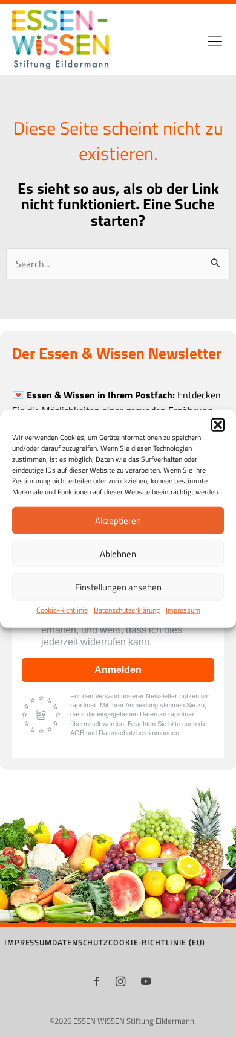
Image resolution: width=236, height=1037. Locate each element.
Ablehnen (118, 554)
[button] (218, 425)
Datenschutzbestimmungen (140, 732)
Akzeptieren (118, 521)
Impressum (183, 610)
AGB (78, 732)
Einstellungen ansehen (118, 587)
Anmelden (118, 670)
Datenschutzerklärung (127, 610)
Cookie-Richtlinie (62, 610)
